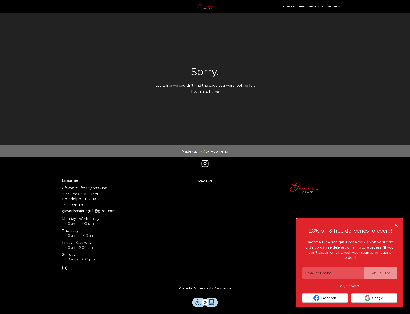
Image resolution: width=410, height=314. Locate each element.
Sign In (288, 6)
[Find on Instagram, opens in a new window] (205, 164)
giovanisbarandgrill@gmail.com (89, 211)
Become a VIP (311, 6)
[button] (334, 6)
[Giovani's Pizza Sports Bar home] (205, 6)
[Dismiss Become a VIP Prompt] (396, 225)
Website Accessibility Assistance (205, 288)
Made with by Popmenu (115, 151)
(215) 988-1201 (74, 205)
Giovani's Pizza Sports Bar (304, 188)
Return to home (205, 92)
